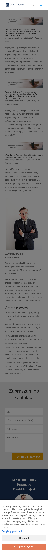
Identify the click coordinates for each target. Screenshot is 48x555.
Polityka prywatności (12, 531)
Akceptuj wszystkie (24, 546)
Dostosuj (24, 538)
